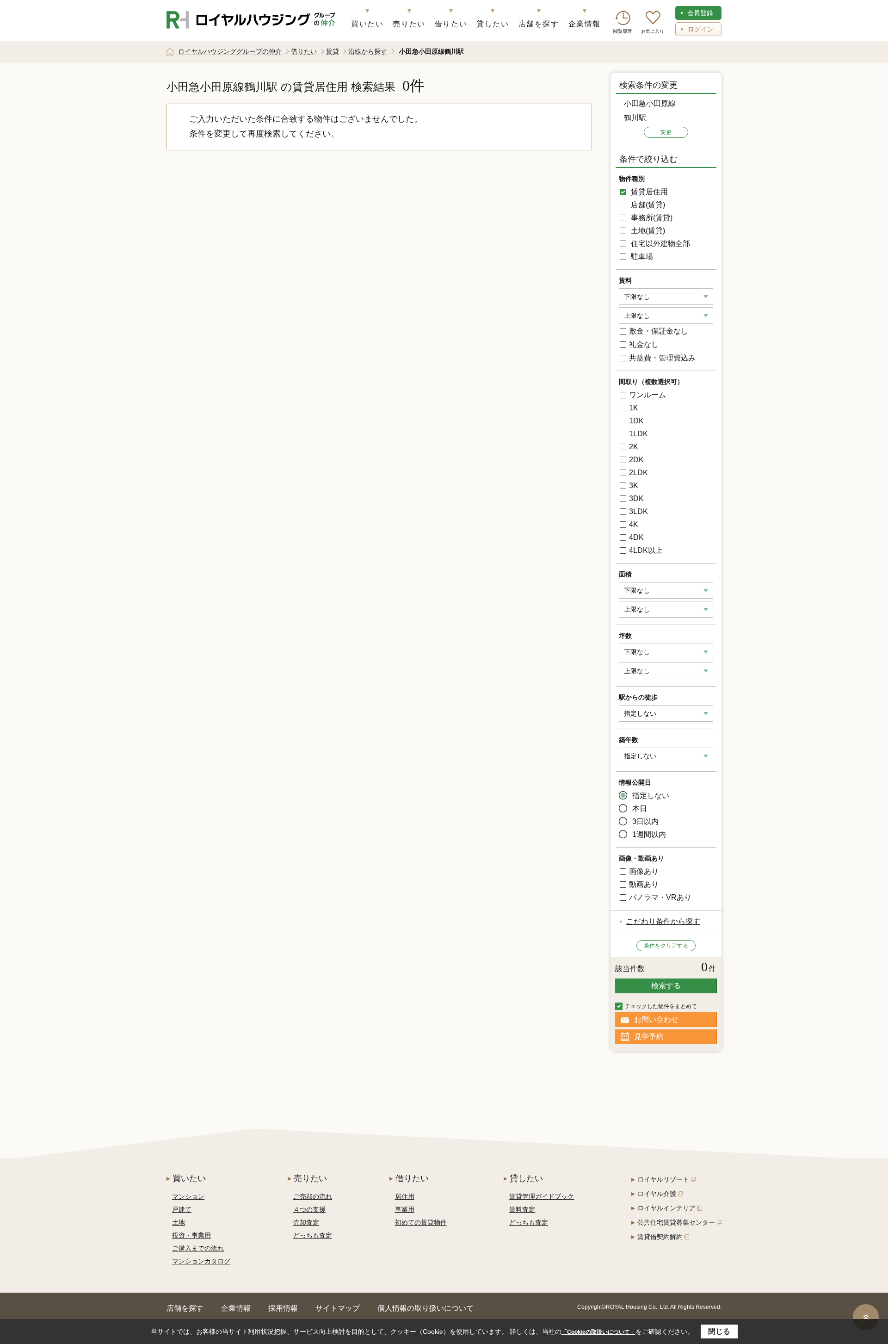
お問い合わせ (656, 1019)
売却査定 (306, 1222)
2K (633, 447)
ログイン (701, 29)
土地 (178, 1222)
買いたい (367, 24)
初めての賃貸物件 (421, 1222)
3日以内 (645, 821)
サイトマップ (337, 1308)
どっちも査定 (312, 1235)
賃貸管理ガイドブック (541, 1196)
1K (633, 408)
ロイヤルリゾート (663, 1179)
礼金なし (644, 344)
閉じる (719, 1331)
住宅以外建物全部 (659, 244)
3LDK (638, 511)
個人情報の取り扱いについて (425, 1308)
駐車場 (641, 256)
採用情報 (283, 1308)
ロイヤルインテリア (666, 1208)
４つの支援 (309, 1209)
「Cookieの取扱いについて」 (598, 1332)
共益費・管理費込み (662, 358)
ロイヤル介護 (656, 1193)
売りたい (409, 24)
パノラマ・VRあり (660, 897)
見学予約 (649, 1037)
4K (633, 524)
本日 (639, 808)
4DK (636, 537)
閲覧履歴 (622, 31)
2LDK (638, 473)
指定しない (650, 795)
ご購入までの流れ (198, 1248)
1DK (636, 421)
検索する (666, 986)
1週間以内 (649, 834)
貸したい (492, 24)
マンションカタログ (201, 1261)
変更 (666, 132)
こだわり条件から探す (663, 921)
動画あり (644, 884)
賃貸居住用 (648, 192)
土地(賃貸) (647, 231)
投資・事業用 (191, 1235)
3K (633, 485)
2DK (636, 460)
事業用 (404, 1209)
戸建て (181, 1209)
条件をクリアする (666, 945)
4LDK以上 (646, 550)
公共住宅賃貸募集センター (676, 1222)
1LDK (638, 434)
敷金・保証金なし (658, 331)
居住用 (404, 1196)
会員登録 (700, 13)
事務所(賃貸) (650, 218)
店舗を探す (538, 24)
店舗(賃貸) (647, 205)
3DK (636, 498)
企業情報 (584, 24)
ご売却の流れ (312, 1196)
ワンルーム (647, 395)
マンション (188, 1196)
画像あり (644, 871)
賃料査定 (522, 1209)
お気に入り (652, 31)
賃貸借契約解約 (660, 1236)
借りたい (451, 24)
